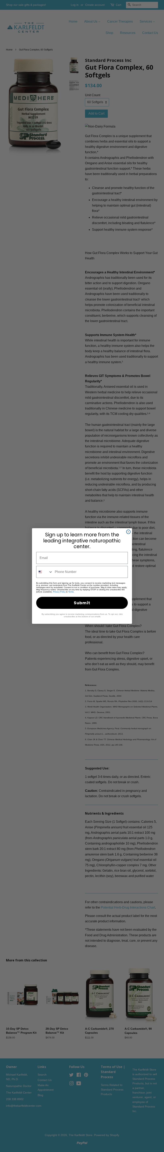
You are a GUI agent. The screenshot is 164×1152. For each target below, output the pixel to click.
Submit (82, 603)
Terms (71, 592)
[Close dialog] (128, 532)
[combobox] (44, 572)
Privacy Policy (59, 592)
